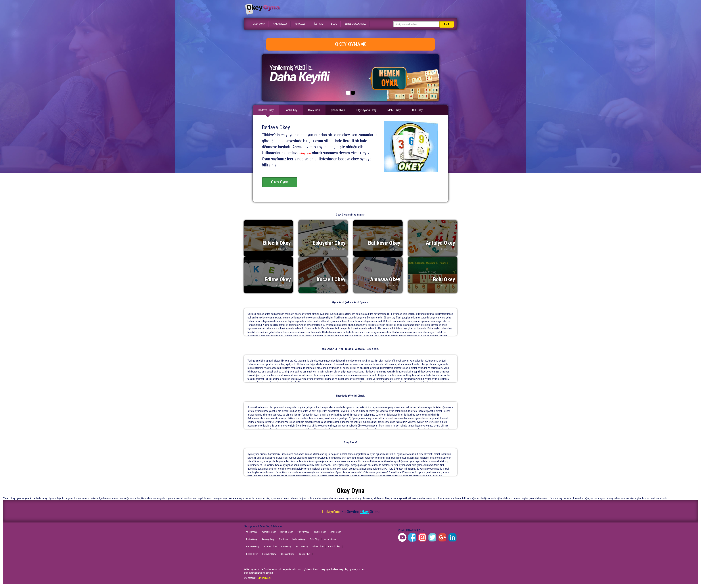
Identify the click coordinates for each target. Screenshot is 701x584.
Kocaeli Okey (334, 546)
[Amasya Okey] (378, 275)
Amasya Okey (302, 546)
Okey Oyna (279, 182)
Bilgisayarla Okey (366, 110)
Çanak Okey (338, 110)
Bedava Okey (266, 110)
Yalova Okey (303, 531)
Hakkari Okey (286, 531)
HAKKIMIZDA (280, 23)
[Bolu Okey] (432, 275)
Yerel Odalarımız (355, 23)
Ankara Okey (330, 539)
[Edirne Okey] (268, 275)
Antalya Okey (304, 554)
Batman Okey (320, 531)
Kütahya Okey (252, 546)
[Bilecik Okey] (268, 238)
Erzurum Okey (270, 546)
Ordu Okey (314, 539)
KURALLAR (300, 23)
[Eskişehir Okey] (323, 238)
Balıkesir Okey (287, 554)
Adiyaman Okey (269, 531)
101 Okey (417, 110)
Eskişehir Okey (269, 554)
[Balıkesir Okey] (378, 238)
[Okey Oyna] (262, 8)
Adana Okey (251, 531)
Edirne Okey (318, 546)
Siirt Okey (283, 539)
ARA (446, 24)
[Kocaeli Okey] (323, 275)
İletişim (318, 23)
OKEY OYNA (259, 23)
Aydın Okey (335, 531)
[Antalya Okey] (432, 238)
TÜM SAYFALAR (263, 578)
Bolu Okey (286, 546)
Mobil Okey (394, 110)
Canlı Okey (291, 110)
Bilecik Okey (252, 554)
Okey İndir (314, 110)
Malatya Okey (298, 539)
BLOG (334, 23)
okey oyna (305, 153)
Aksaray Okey (268, 539)
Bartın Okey (251, 539)
